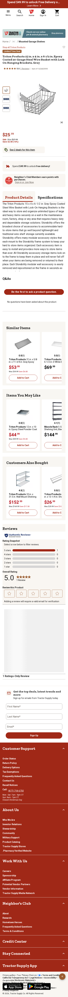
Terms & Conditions (13, 931)
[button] (40, 6)
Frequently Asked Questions (17, 776)
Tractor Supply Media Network (19, 893)
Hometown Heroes (12, 922)
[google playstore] (39, 986)
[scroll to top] (62, 976)
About (6, 913)
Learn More (32, 5)
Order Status (9, 758)
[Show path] (13, 41)
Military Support (11, 837)
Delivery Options (11, 767)
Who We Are (9, 820)
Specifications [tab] (50, 197)
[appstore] (13, 986)
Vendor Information (13, 889)
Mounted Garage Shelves (32, 41)
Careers (7, 871)
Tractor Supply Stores (14, 846)
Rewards (7, 918)
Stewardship (9, 828)
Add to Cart (23, 378)
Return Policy (10, 763)
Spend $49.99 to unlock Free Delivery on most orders (34, 2)
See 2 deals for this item (22, 150)
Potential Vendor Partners (16, 884)
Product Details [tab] (19, 197)
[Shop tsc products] (34, 33)
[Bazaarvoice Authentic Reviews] (17, 535)
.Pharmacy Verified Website (17, 851)
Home (6, 41)
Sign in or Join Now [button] (24, 182)
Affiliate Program (12, 880)
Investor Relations (12, 824)
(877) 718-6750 (16, 791)
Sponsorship (9, 875)
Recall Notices (10, 785)
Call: (5, 789)
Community (9, 833)
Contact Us (8, 780)
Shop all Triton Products (14, 47)
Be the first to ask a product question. (34, 291)
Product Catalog (11, 842)
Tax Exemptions (11, 772)
